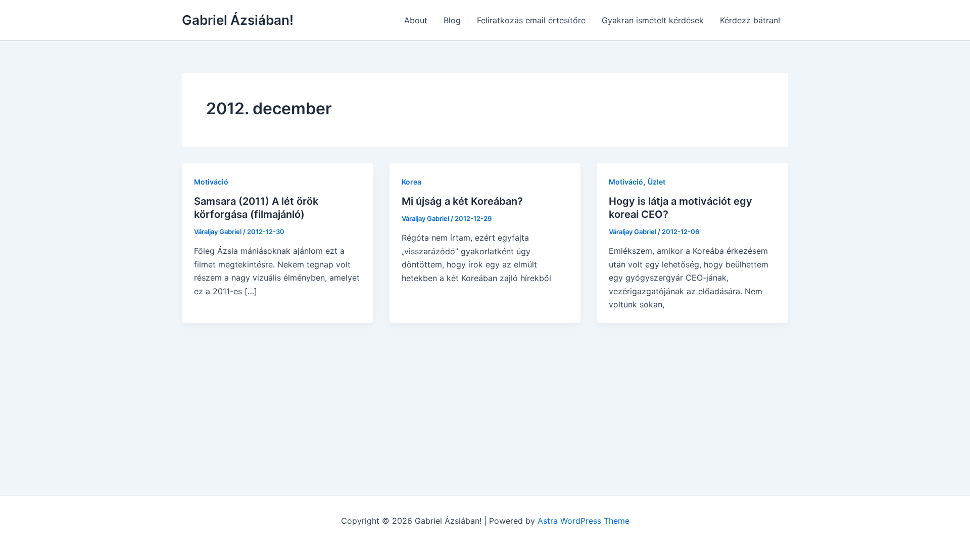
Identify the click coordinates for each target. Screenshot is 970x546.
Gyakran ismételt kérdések (653, 20)
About (415, 20)
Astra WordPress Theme (583, 521)
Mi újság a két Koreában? (462, 201)
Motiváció (211, 181)
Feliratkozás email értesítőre (531, 20)
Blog (452, 20)
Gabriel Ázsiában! (238, 20)
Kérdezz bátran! (750, 20)
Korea (411, 181)
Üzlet (656, 181)
